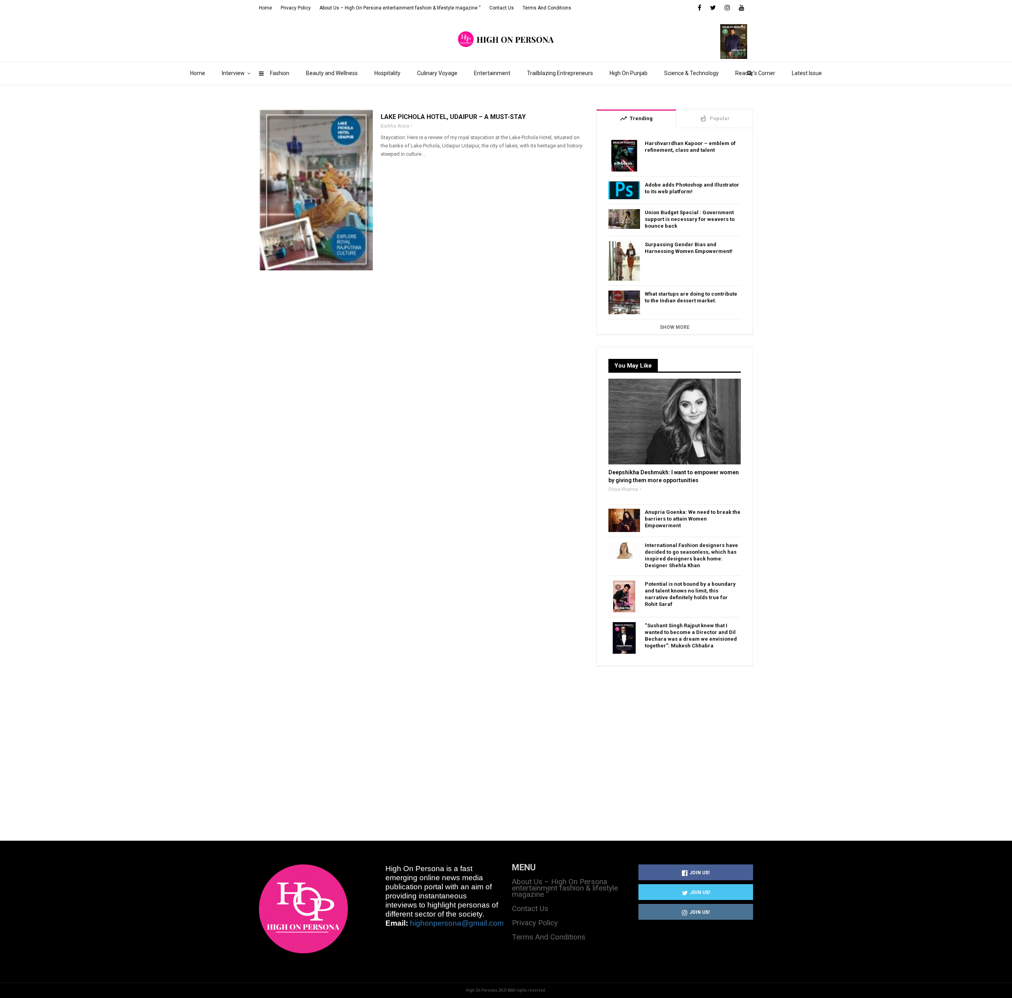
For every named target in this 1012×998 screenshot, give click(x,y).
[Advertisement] (674, 744)
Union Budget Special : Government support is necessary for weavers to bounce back (689, 219)
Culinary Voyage (437, 73)
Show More (674, 327)
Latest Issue (807, 73)
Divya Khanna (623, 489)
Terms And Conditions (547, 8)
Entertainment (492, 73)
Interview (233, 73)
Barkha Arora (395, 126)
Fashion (279, 73)
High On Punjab (629, 73)
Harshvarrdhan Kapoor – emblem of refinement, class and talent (690, 146)
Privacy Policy (296, 8)
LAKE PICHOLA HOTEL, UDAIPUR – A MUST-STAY (453, 117)
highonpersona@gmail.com (457, 923)
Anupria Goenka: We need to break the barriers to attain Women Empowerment (692, 518)
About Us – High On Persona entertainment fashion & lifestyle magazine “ (400, 8)
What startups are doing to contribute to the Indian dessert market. (691, 297)
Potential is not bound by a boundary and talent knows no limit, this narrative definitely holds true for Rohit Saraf (690, 594)
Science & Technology (691, 73)
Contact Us (501, 8)
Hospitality (387, 73)
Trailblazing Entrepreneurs (560, 73)
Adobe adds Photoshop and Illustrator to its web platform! (692, 188)
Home (197, 73)
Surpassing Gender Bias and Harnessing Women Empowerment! (689, 247)
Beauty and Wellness (332, 73)
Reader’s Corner (755, 73)
